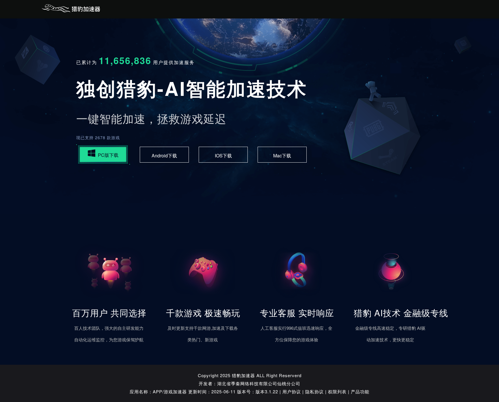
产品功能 (360, 391)
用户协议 (291, 391)
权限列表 (337, 391)
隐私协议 (314, 391)
